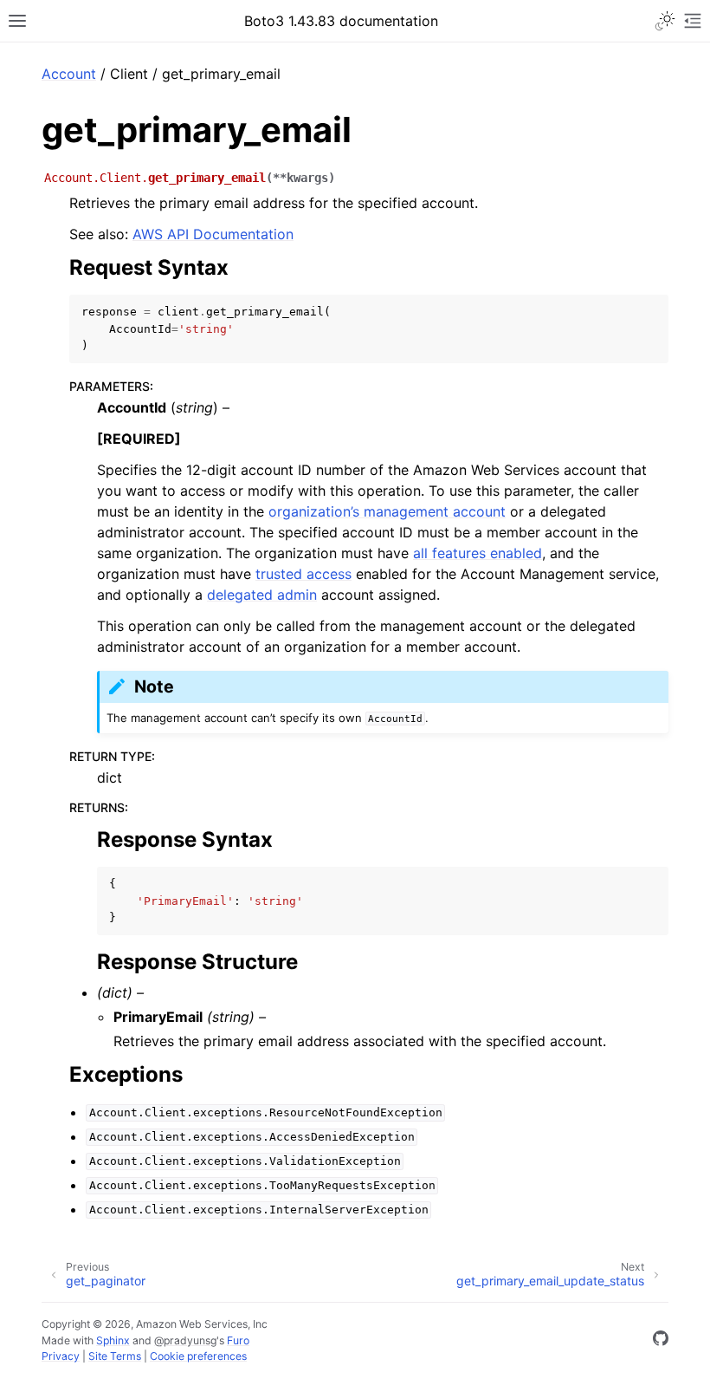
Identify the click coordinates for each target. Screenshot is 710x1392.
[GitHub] (660, 1340)
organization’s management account (387, 511)
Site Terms (114, 1356)
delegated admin (262, 594)
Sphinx (113, 1340)
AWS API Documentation (213, 234)
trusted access (303, 573)
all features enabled (477, 553)
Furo (238, 1340)
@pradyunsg (185, 1340)
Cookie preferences (198, 1356)
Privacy (61, 1356)
